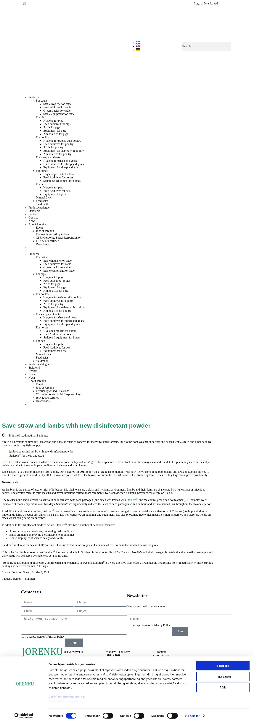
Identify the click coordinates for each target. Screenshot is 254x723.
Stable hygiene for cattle (57, 103)
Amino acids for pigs (55, 134)
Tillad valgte (223, 676)
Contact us (31, 592)
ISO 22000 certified (47, 240)
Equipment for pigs (54, 130)
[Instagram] (195, 652)
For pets (40, 184)
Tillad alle (223, 665)
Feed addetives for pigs (56, 124)
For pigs (41, 117)
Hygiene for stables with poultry (62, 140)
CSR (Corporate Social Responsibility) (58, 237)
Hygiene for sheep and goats (60, 160)
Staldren (30, 578)
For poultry (42, 137)
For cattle (41, 100)
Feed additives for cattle (57, 107)
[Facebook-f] (205, 652)
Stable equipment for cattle (59, 113)
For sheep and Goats (48, 157)
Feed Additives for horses (58, 177)
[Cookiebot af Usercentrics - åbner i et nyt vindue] (24, 716)
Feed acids (42, 200)
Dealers (32, 214)
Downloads (42, 244)
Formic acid (163, 655)
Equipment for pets (54, 194)
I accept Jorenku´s (45, 636)
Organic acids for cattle (56, 110)
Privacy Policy (56, 636)
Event (39, 227)
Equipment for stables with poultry (63, 150)
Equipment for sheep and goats (61, 167)
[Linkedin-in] (215, 652)
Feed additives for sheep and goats (63, 164)
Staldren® (42, 204)
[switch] (108, 716)
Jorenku (16, 578)
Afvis (223, 687)
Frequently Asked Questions (52, 234)
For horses (42, 170)
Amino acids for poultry (57, 154)
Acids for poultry (53, 147)
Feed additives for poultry (58, 144)
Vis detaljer (192, 715)
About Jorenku (37, 224)
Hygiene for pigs (53, 120)
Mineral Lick (43, 197)
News (31, 220)
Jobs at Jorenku (45, 230)
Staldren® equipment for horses (62, 180)
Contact (33, 217)
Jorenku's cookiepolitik (65, 701)
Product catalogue (38, 207)
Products (33, 97)
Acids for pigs (51, 127)
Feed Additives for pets (56, 190)
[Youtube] (225, 652)
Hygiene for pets (53, 187)
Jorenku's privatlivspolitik (67, 696)
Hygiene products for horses (59, 174)
